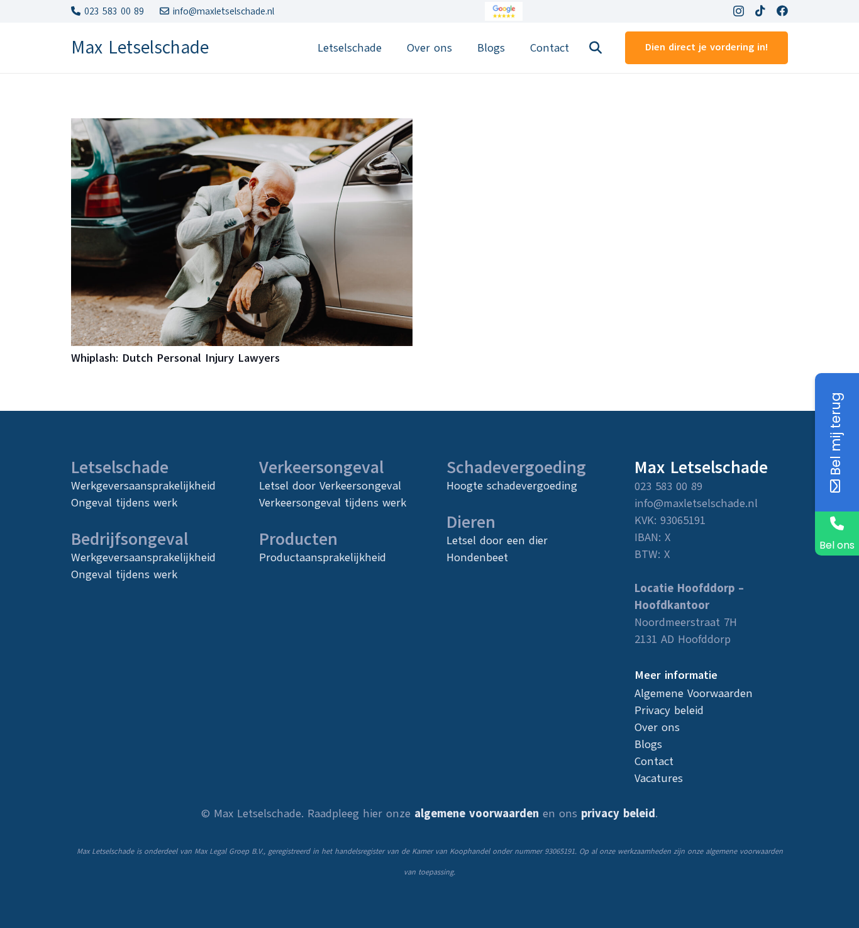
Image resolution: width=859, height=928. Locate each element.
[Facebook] (782, 10)
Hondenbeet (477, 557)
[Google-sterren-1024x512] (504, 11)
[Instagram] (738, 11)
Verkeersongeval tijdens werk (332, 502)
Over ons (657, 727)
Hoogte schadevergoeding (511, 485)
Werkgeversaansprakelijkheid (143, 485)
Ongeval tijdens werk (124, 502)
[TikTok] (760, 10)
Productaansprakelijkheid (322, 557)
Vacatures (659, 778)
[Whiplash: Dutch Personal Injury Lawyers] (242, 128)
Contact (654, 761)
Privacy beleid (669, 710)
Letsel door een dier (497, 540)
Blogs (648, 744)
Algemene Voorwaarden (694, 693)
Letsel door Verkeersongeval (330, 485)
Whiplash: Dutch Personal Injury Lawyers (175, 358)
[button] (595, 48)
